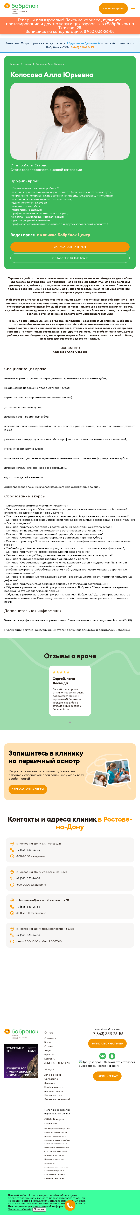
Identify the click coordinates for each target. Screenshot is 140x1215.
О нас (48, 1032)
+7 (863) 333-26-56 (28, 850)
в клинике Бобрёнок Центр (63, 235)
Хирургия (49, 1083)
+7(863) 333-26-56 (107, 1034)
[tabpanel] (70, 691)
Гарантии (49, 1054)
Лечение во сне (53, 1095)
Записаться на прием (70, 247)
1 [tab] (70, 722)
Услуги (49, 1069)
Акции (47, 1050)
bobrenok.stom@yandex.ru (107, 1029)
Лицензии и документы (57, 1062)
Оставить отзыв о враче (70, 258)
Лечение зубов (52, 1074)
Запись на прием (113, 8)
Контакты (49, 1058)
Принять (39, 1209)
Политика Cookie (19, 1209)
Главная (14, 64)
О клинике (50, 1038)
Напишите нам (107, 1076)
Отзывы (48, 1046)
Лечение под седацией (57, 1099)
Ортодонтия (51, 1078)
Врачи (27, 64)
